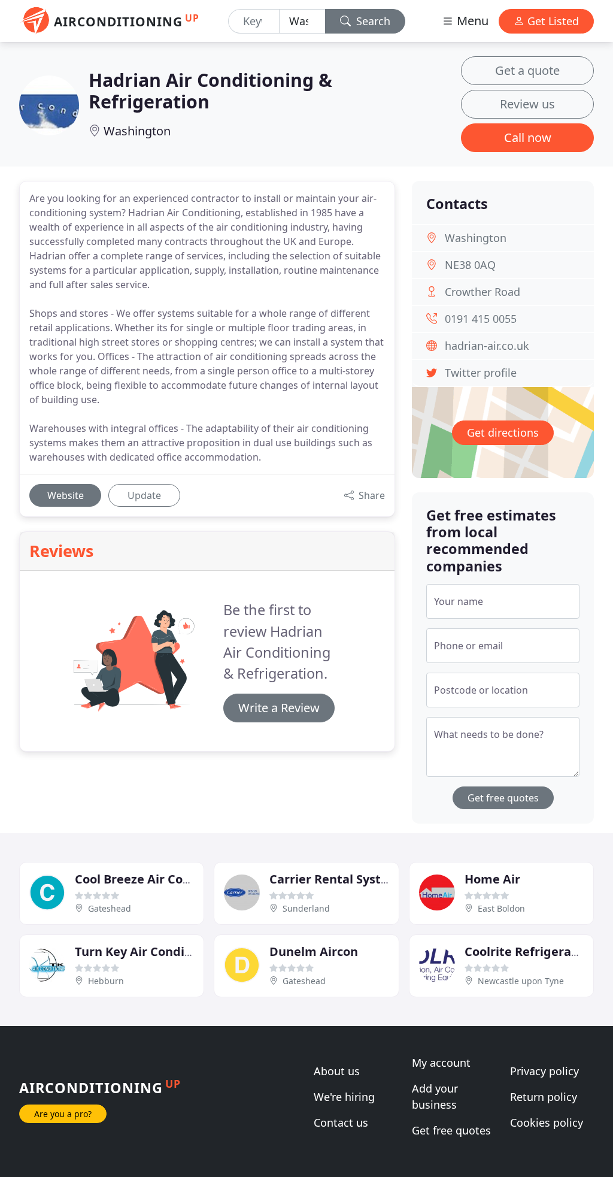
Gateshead (109, 908)
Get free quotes (503, 797)
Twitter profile (481, 372)
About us (337, 1071)
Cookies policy (546, 1122)
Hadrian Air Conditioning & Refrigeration (210, 90)
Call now (527, 137)
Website (65, 495)
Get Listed (551, 21)
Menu (471, 21)
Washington (137, 131)
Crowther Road (482, 292)
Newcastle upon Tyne (521, 981)
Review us (527, 104)
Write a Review (279, 708)
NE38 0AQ (470, 265)
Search (371, 21)
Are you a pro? (63, 1113)
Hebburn (106, 981)
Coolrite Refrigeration (530, 951)
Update (144, 495)
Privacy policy (544, 1071)
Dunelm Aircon (313, 951)
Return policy (543, 1097)
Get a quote (527, 70)
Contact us (341, 1122)
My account (441, 1062)
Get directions (503, 432)
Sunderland (306, 908)
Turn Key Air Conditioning (151, 951)
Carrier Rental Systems (337, 879)
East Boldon (501, 908)
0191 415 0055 (481, 318)
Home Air (492, 879)
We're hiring (344, 1097)
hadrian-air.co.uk (487, 345)
